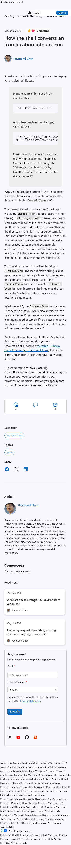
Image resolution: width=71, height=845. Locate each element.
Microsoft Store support (41, 775)
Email (11, 666)
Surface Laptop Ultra (42, 763)
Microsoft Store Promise (46, 779)
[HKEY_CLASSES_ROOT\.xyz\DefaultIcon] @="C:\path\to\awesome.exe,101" (37, 138)
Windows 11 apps (45, 771)
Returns (59, 775)
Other (9, 452)
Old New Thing (14, 435)
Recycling (5, 843)
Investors (16, 823)
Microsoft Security (24, 799)
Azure (28, 807)
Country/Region (17, 682)
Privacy (63, 835)
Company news (44, 819)
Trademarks (39, 839)
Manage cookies (9, 839)
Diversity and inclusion (34, 823)
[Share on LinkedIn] (25, 470)
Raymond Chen (23, 58)
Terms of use (26, 839)
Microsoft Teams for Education (16, 787)
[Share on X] (16, 470)
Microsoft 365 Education (48, 787)
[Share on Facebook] (6, 470)
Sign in (62, 12)
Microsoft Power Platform (14, 803)
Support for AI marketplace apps (25, 811)
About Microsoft (26, 819)
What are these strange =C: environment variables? (33, 602)
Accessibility (54, 823)
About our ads (19, 843)
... (65, 16)
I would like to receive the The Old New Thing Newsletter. (32, 699)
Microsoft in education (24, 783)
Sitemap (33, 835)
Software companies (51, 815)
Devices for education (49, 783)
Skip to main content (11, 2)
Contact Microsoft (48, 835)
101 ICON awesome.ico (34, 108)
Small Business (17, 807)
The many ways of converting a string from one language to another (31, 632)
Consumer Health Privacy (14, 835)
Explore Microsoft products (19, 771)
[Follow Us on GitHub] (27, 738)
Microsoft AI (7, 799)
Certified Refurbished (21, 779)
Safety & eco (54, 839)
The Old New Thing (31, 16)
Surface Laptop (21, 763)
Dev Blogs (9, 16)
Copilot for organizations (30, 767)
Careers (12, 819)
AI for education (37, 795)
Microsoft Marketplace (26, 815)
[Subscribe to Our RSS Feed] (35, 738)
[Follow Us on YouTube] (18, 738)
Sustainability (7, 827)
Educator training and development (42, 791)
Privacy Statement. (30, 701)
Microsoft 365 (59, 799)
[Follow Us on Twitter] (9, 738)
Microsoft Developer (44, 807)
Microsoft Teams (38, 803)
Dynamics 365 (43, 799)
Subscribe (15, 711)
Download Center (17, 775)
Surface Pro (6, 763)
